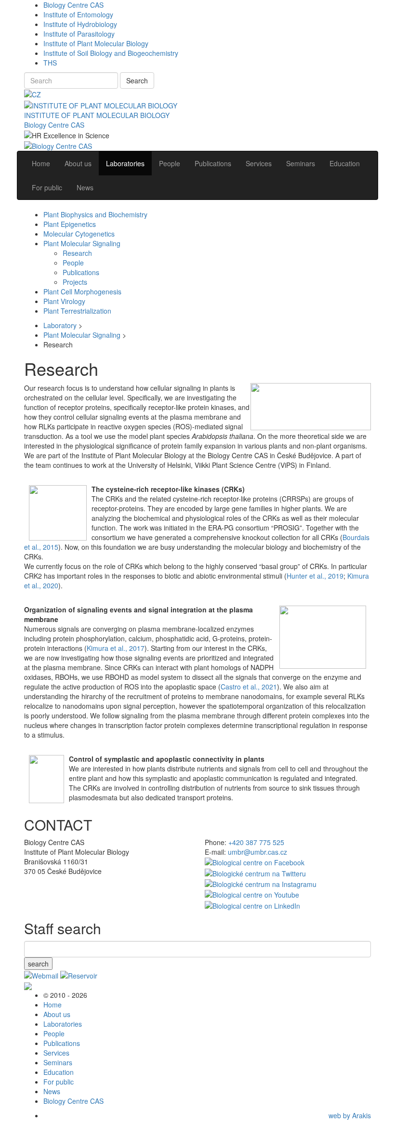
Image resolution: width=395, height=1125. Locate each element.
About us (56, 1014)
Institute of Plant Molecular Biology (95, 43)
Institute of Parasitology (79, 34)
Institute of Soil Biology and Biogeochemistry (110, 53)
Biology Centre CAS (73, 5)
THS (50, 62)
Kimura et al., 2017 (116, 648)
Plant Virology (64, 301)
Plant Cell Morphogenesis (82, 291)
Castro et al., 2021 (249, 686)
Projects (75, 282)
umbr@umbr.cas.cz (257, 852)
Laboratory (60, 325)
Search (137, 80)
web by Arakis (350, 1115)
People (73, 262)
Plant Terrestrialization (77, 311)
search (38, 963)
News (51, 1091)
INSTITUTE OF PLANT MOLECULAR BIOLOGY (97, 115)
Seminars (57, 1062)
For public (58, 1081)
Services (56, 1053)
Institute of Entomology (78, 14)
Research (77, 253)
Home (52, 1004)
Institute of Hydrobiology (80, 24)
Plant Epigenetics (69, 224)
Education (58, 1072)
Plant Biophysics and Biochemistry (95, 214)
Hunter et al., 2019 (315, 576)
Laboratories (62, 1024)
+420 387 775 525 (256, 842)
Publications (81, 272)
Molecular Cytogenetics (79, 233)
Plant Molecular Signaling (81, 243)
